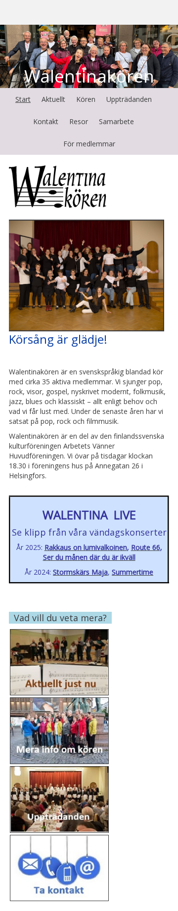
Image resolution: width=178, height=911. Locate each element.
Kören (85, 99)
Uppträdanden (129, 99)
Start (23, 99)
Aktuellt (53, 99)
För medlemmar (89, 143)
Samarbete (116, 121)
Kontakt (45, 121)
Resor (78, 121)
